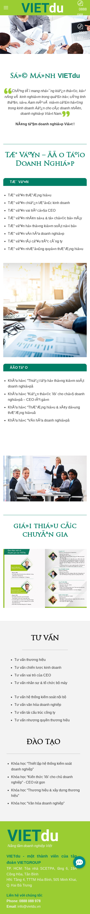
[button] (6, 7)
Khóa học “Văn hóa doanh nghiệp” (37, 803)
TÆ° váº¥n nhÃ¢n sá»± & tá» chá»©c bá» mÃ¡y (45, 218)
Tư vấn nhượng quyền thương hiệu (42, 720)
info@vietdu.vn (29, 906)
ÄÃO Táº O (19, 367)
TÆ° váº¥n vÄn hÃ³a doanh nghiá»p (36, 233)
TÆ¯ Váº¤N (19, 182)
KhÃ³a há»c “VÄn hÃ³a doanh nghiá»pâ (38, 420)
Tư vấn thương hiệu (30, 660)
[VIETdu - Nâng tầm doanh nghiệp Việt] (43, 8)
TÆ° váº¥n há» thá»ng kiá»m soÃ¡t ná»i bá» (42, 226)
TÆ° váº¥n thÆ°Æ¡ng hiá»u (29, 195)
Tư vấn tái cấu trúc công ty (34, 712)
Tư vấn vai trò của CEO (32, 675)
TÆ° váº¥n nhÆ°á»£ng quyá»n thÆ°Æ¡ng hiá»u (45, 249)
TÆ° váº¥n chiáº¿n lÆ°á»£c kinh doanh (39, 203)
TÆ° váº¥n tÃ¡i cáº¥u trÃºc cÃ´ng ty (35, 241)
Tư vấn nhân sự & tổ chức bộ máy (40, 683)
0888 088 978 (30, 901)
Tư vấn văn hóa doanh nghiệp (37, 705)
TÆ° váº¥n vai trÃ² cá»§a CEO (31, 210)
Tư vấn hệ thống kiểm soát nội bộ (40, 697)
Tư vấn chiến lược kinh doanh (37, 667)
